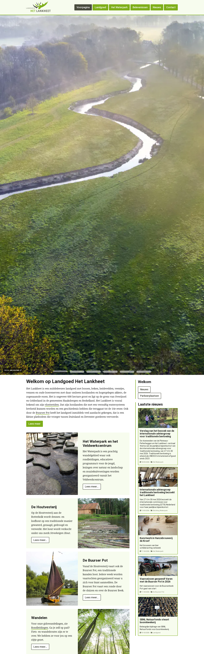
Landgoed (100, 7)
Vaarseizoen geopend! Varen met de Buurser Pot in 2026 (156, 580)
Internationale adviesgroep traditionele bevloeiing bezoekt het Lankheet (157, 492)
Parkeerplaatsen (149, 395)
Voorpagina (83, 7)
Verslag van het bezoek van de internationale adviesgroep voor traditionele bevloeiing (157, 433)
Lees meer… (92, 486)
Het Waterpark (119, 7)
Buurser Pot (43, 412)
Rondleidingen (39, 627)
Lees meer (34, 423)
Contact (171, 7)
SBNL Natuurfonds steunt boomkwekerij (154, 621)
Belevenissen (140, 7)
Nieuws (157, 7)
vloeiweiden (52, 404)
